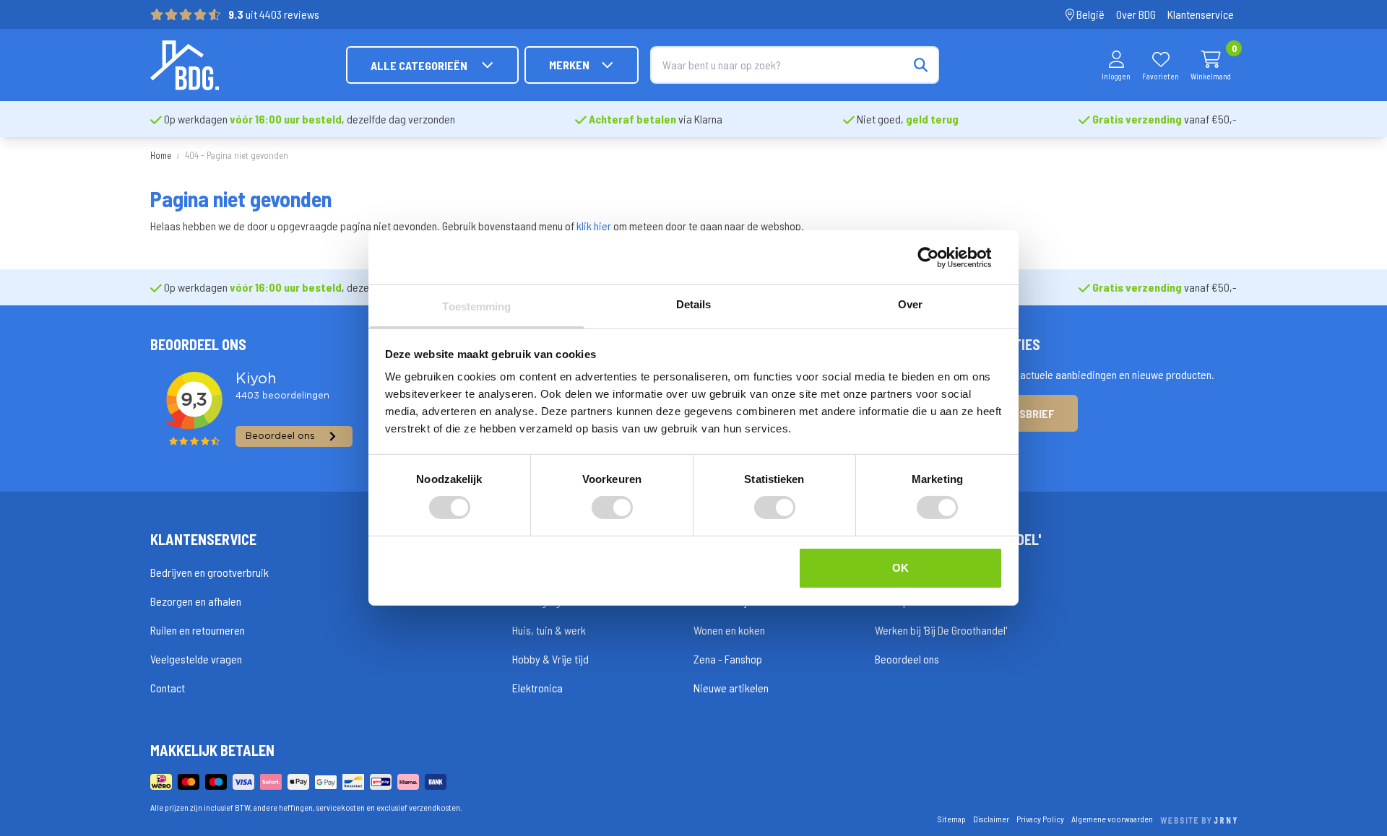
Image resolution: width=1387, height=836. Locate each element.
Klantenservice (1200, 14)
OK (900, 568)
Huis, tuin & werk (549, 630)
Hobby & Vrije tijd (550, 659)
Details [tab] (694, 304)
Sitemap (952, 819)
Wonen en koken (729, 630)
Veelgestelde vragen (196, 659)
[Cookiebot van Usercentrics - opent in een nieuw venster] (939, 257)
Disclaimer (991, 819)
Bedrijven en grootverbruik (209, 572)
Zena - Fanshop (728, 659)
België (1089, 14)
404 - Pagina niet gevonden (236, 155)
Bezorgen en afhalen (195, 601)
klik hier (593, 225)
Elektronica (537, 688)
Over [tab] (910, 304)
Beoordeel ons (907, 659)
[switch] (612, 507)
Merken (569, 64)
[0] (1211, 59)
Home (160, 155)
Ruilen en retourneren (197, 630)
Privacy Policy (1040, 819)
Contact (167, 688)
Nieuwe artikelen (731, 688)
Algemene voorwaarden (1112, 819)
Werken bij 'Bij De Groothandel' (941, 630)
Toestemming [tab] (476, 306)
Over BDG (1136, 14)
